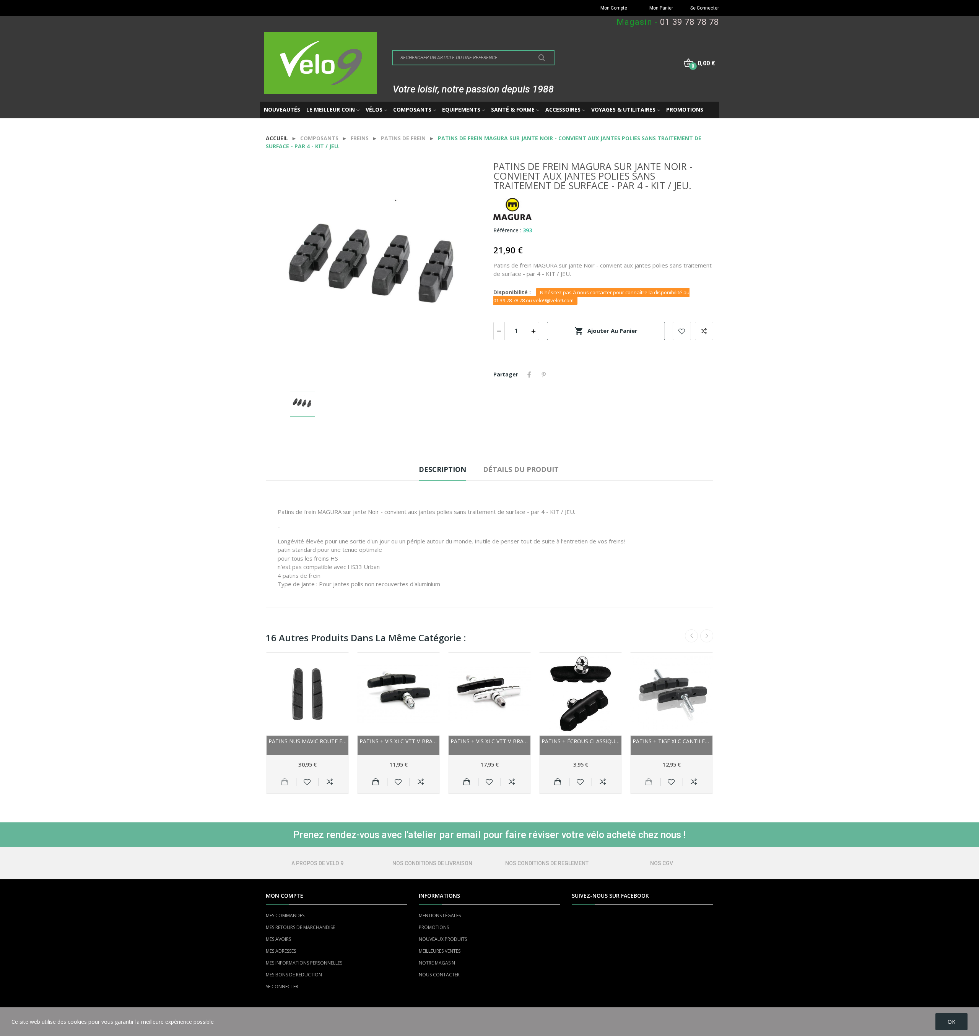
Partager (529, 374)
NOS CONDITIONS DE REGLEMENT (547, 863)
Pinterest (544, 374)
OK (951, 1021)
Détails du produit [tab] (521, 469)
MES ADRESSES (281, 951)
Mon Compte (613, 8)
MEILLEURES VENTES (439, 951)
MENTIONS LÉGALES (440, 915)
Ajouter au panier (605, 331)
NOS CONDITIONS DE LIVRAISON (432, 863)
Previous (691, 635)
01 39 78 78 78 (689, 22)
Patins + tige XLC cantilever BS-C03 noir (672, 741)
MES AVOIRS (278, 939)
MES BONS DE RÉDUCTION (294, 974)
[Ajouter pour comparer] (330, 782)
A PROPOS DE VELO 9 (317, 863)
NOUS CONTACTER (439, 974)
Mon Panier (661, 8)
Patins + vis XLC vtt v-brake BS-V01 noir (398, 741)
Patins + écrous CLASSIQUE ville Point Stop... (581, 741)
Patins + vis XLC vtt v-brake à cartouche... (489, 741)
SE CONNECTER (282, 986)
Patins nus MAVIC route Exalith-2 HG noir (307, 741)
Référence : (507, 230)
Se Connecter (704, 8)
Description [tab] (442, 469)
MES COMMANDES (285, 915)
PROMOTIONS (434, 927)
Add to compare (704, 331)
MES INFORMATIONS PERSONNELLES (304, 963)
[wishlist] (307, 782)
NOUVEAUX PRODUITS (443, 939)
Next (706, 635)
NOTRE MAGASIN (437, 963)
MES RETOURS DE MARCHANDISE (300, 927)
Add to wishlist (682, 331)
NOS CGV (661, 863)
